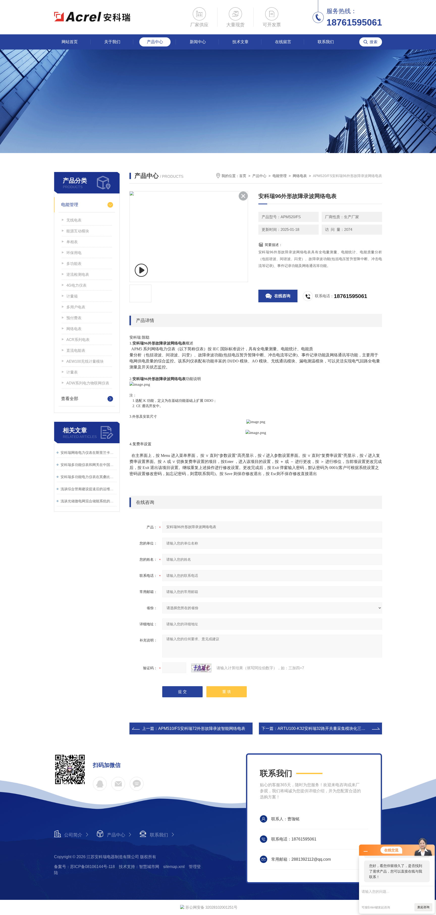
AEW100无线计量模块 (85, 361)
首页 (242, 176)
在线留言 (283, 42)
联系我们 (326, 42)
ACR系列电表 (78, 339)
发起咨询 (423, 907)
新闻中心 (198, 42)
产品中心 (155, 42)
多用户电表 (75, 307)
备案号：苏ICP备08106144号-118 (84, 866)
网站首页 (70, 42)
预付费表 (73, 318)
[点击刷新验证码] (201, 668)
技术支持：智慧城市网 (139, 866)
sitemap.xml (174, 866)
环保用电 (73, 253)
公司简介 (73, 834)
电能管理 (69, 204)
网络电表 (73, 329)
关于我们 (112, 42)
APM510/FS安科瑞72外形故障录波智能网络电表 (201, 728)
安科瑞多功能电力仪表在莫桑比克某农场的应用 (89, 477)
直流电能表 (75, 350)
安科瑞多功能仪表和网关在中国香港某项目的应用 (89, 465)
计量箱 (72, 296)
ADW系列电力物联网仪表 (87, 383)
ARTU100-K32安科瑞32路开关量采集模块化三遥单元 (325, 728)
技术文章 (240, 42)
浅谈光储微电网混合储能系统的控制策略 (89, 501)
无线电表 (73, 220)
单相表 (72, 242)
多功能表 (73, 263)
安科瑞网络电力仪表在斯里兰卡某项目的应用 (89, 453)
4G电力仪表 (76, 285)
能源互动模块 (77, 231)
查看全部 (69, 398)
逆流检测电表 (77, 274)
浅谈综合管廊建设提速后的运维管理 (89, 489)
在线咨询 (282, 296)
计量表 (72, 372)
